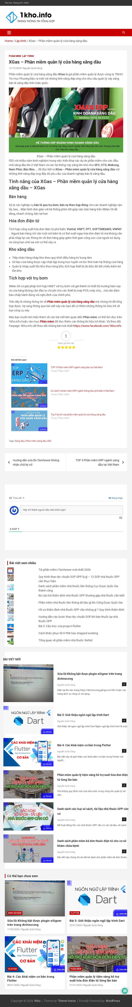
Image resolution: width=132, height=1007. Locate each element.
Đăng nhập (117, 498)
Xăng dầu (19, 441)
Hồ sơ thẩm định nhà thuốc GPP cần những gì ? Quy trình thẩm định (81, 609)
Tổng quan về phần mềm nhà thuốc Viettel (65, 640)
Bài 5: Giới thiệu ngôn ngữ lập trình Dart (83, 715)
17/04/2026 (13, 929)
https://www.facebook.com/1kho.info (97, 326)
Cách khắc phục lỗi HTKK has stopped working (68, 633)
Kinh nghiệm (14, 913)
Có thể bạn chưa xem (22, 876)
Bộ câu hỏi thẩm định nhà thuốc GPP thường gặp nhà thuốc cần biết (81, 595)
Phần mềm (15, 56)
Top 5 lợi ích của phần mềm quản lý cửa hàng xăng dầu (78, 414)
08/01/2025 (13, 985)
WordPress (113, 1000)
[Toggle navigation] (9, 32)
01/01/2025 (76, 985)
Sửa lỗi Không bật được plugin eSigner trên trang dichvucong (34, 923)
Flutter (75, 913)
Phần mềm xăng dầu (35, 441)
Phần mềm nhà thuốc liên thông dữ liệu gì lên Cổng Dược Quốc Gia (80, 602)
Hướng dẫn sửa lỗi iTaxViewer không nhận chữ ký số (36, 462)
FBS (49, 441)
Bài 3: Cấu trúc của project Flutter (59, 626)
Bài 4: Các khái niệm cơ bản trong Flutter (84, 745)
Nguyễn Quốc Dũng (32, 68)
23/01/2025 (76, 925)
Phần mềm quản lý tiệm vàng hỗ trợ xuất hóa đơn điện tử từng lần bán (94, 979)
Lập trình (28, 56)
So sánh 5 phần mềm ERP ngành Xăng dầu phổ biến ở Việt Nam (82, 391)
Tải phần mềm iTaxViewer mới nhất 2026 (64, 569)
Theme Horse (67, 1000)
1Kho (37, 1000)
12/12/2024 (15, 68)
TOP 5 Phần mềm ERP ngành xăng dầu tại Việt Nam (77, 367)
